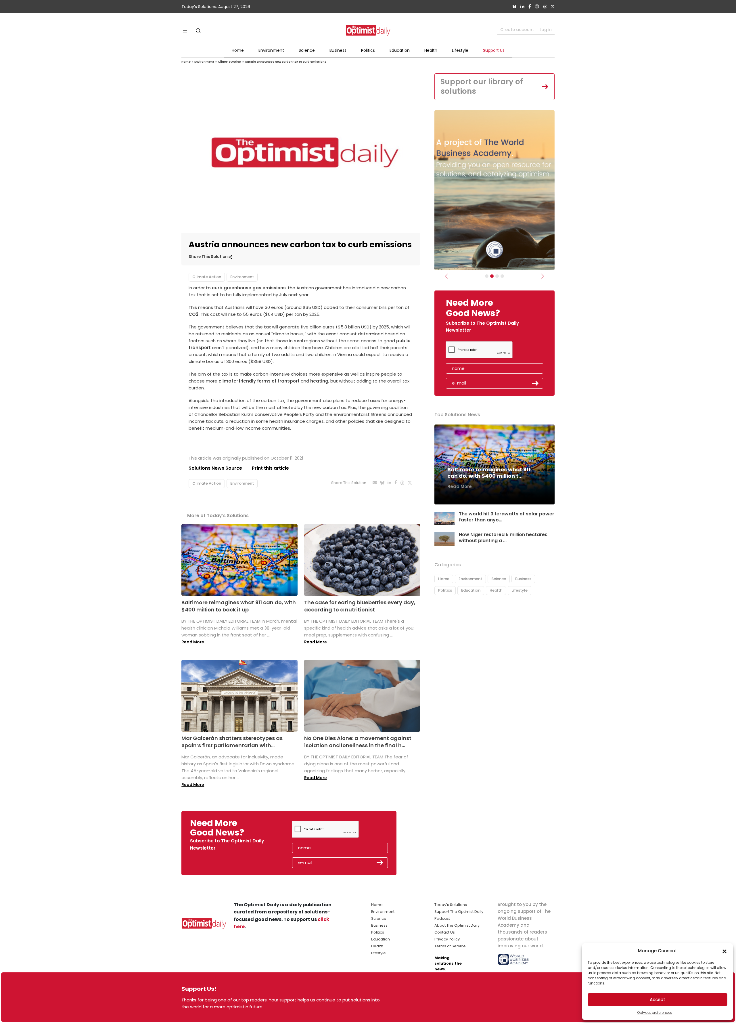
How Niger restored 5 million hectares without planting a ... (503, 537)
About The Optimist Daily (457, 925)
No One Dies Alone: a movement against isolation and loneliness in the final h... (357, 742)
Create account (517, 29)
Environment (271, 50)
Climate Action (229, 62)
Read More (192, 642)
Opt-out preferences (654, 1012)
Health (430, 50)
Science (307, 50)
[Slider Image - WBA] (492, 276)
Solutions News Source (215, 468)
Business (337, 50)
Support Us (494, 50)
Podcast (442, 918)
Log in (546, 29)
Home (238, 50)
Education (400, 50)
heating (318, 381)
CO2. (194, 314)
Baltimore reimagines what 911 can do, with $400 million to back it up (238, 606)
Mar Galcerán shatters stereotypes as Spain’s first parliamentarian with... (232, 742)
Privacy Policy (447, 939)
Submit (535, 383)
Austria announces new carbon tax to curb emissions (285, 62)
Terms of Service (450, 946)
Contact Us (444, 932)
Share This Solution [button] (209, 256)
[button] (724, 951)
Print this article (270, 468)
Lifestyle (460, 50)
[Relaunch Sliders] (502, 276)
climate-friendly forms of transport (258, 381)
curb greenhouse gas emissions (249, 288)
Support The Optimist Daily (458, 911)
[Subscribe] (486, 276)
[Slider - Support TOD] (497, 276)
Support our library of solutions (481, 87)
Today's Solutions (450, 904)
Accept (657, 1000)
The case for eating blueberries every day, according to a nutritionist (359, 606)
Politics (368, 50)
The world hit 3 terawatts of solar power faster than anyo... (506, 516)
